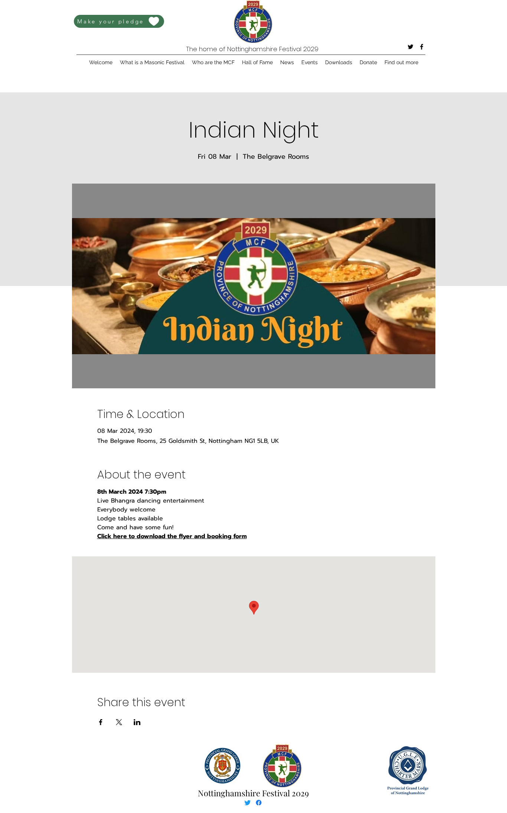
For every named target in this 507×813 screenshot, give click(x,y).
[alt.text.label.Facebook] (421, 46)
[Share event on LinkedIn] (137, 722)
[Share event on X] (118, 722)
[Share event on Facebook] (100, 722)
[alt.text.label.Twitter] (410, 46)
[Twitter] (247, 802)
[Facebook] (258, 802)
